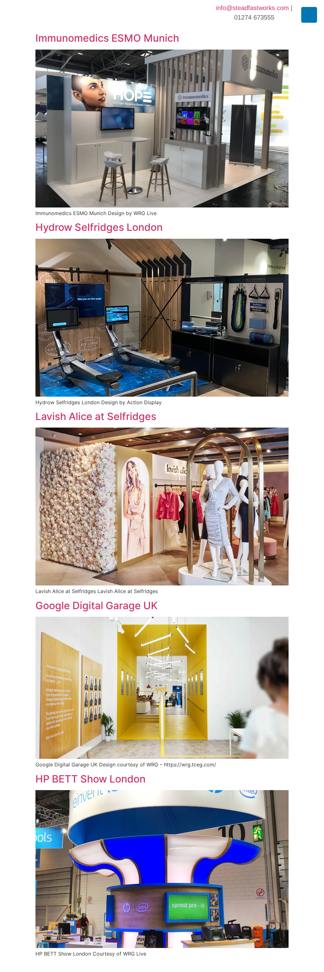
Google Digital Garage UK (96, 605)
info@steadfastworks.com (252, 7)
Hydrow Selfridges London (99, 227)
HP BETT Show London (90, 779)
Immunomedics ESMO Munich (107, 38)
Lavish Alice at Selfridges (95, 416)
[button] (9, 15)
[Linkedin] (309, 15)
